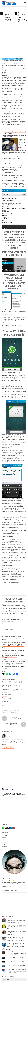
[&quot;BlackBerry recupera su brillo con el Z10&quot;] (19, 687)
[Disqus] (14, 771)
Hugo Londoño (15, 65)
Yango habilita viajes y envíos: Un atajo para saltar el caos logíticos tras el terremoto (16, 934)
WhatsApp (14, 714)
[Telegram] (11, 829)
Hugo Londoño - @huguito (7, 879)
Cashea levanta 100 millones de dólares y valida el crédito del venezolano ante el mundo (16, 928)
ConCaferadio (16, 711)
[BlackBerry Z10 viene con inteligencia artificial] (7, 688)
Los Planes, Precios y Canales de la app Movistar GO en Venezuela (17, 959)
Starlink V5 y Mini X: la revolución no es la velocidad (17, 963)
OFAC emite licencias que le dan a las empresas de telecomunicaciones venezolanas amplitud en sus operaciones (23, 17)
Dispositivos (5, 837)
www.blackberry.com (7, 564)
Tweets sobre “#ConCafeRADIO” (10, 581)
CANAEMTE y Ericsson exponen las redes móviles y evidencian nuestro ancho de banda (17, 972)
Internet (4, 843)
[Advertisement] (14, 43)
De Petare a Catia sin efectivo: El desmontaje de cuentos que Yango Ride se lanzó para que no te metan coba (16, 940)
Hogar (3, 846)
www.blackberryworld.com (12, 535)
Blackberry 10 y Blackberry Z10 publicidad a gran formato (12, 725)
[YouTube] (14, 829)
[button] (4, 9)
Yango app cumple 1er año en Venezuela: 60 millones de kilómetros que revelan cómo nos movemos (16, 922)
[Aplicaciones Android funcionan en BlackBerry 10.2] (7, 702)
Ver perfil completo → (7, 888)
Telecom (4, 839)
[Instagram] (6, 829)
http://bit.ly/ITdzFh (20, 653)
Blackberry (12, 60)
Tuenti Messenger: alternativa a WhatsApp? (14, 719)
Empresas (4, 848)
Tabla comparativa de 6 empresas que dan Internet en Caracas (17, 967)
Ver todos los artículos (9, 749)
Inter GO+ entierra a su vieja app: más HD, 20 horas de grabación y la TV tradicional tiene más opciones (17, 955)
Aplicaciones (5, 60)
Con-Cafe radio (19, 60)
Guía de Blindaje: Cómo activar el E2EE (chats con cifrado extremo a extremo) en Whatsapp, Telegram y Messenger (16, 946)
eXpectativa (6, 714)
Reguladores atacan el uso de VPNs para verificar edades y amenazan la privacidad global (8, 17)
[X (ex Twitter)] (8, 829)
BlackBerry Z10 (7, 711)
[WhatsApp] (3, 829)
